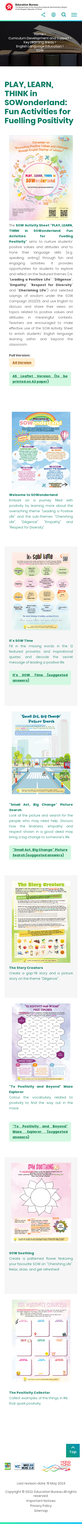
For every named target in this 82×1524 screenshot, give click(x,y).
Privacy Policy (41, 1505)
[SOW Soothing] (41, 1203)
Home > (40, 34)
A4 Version (22, 362)
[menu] (74, 14)
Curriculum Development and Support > (39, 38)
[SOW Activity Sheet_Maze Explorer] (41, 1042)
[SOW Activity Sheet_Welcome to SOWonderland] (41, 451)
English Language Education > (40, 46)
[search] (63, 14)
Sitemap (41, 1510)
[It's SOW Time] (41, 591)
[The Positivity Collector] (41, 1341)
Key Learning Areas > (40, 42)
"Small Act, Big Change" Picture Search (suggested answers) (40, 852)
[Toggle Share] (43, 14)
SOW (40, 50)
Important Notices (41, 1500)
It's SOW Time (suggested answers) (40, 678)
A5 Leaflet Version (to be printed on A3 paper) (40, 379)
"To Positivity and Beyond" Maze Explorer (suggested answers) (40, 1131)
